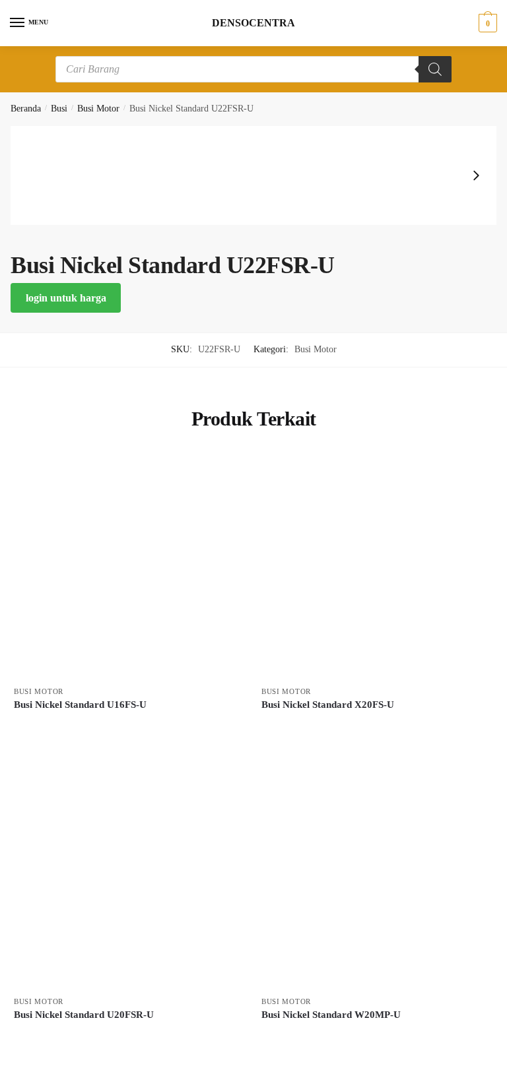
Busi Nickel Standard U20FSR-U (84, 1014)
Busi (59, 108)
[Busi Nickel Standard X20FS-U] (375, 565)
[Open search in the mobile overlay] (253, 69)
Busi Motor (98, 108)
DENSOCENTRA (253, 23)
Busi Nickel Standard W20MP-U (331, 1014)
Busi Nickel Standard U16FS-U (80, 704)
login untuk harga (66, 297)
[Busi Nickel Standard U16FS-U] (128, 565)
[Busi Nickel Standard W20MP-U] (375, 875)
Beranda (26, 108)
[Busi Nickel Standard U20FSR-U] (128, 875)
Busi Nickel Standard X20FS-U (327, 704)
